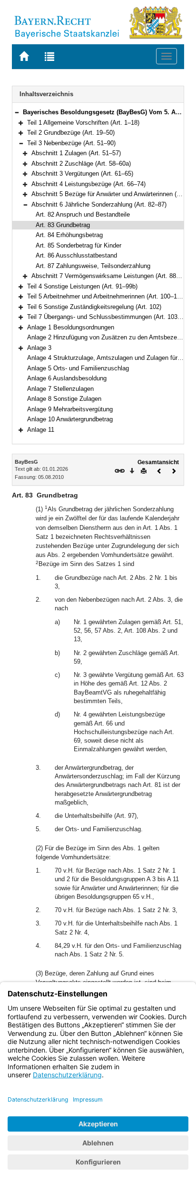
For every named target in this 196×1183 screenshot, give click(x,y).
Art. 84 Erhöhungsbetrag (69, 235)
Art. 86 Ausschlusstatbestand (76, 255)
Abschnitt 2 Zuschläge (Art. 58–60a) (81, 163)
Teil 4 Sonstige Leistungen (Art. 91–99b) (82, 286)
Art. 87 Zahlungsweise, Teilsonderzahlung (93, 265)
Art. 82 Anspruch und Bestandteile (83, 214)
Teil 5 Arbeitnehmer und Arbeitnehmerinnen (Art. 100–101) (106, 296)
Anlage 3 (39, 347)
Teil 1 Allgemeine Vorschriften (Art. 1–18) (83, 122)
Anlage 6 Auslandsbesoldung (67, 378)
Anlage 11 (40, 429)
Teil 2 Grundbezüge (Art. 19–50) (71, 132)
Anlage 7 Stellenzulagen (60, 388)
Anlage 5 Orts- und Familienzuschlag (78, 368)
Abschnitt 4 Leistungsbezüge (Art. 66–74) (88, 184)
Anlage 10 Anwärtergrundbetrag (70, 419)
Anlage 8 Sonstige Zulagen (64, 398)
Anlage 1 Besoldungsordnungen (70, 327)
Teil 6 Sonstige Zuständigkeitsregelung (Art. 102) (94, 306)
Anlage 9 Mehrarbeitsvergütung (70, 409)
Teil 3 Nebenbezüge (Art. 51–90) (71, 143)
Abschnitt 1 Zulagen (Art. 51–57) (76, 153)
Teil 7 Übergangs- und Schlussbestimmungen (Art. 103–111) (109, 316)
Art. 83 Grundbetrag (63, 225)
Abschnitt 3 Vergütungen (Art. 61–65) (82, 173)
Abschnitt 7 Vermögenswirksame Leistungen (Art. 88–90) (109, 275)
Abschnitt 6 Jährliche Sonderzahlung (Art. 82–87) (99, 204)
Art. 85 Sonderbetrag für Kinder (78, 245)
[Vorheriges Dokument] (159, 470)
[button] (16, 112)
